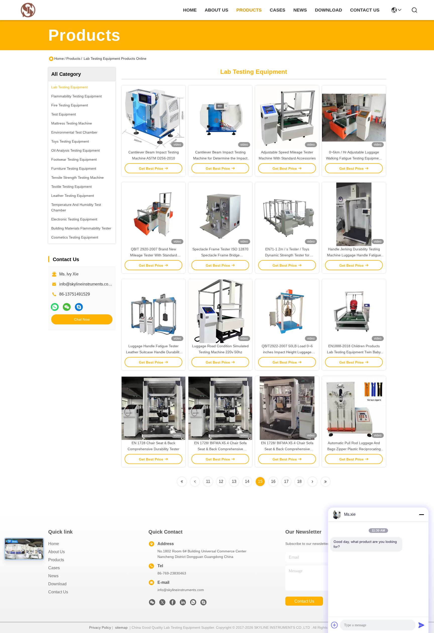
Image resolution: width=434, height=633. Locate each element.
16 (273, 481)
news (300, 10)
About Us (56, 552)
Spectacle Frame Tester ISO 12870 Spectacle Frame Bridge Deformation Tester (220, 255)
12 (221, 481)
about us (216, 10)
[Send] (421, 624)
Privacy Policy (100, 627)
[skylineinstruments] (78, 307)
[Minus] (421, 514)
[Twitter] (162, 604)
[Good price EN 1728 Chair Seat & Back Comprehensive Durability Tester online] (153, 408)
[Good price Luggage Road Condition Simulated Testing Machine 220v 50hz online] (220, 311)
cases (277, 10)
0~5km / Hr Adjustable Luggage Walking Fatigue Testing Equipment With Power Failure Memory (354, 158)
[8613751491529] (193, 604)
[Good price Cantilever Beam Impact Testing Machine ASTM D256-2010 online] (153, 117)
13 (234, 481)
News (53, 576)
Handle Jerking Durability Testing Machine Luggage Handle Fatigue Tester (354, 255)
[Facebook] (172, 604)
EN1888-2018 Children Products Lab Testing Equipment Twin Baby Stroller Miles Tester (354, 352)
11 (208, 481)
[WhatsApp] (54, 307)
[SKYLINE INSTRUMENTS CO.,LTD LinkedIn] (182, 604)
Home (190, 10)
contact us (364, 10)
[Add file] (334, 624)
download (328, 10)
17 (286, 481)
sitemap (121, 627)
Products (73, 58)
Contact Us (58, 592)
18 (299, 481)
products (249, 10)
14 (247, 481)
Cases (54, 568)
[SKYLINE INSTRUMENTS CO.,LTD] (28, 10)
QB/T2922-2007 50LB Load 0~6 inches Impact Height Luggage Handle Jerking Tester (287, 352)
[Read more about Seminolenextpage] (181, 481)
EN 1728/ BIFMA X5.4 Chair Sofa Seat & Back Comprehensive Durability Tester (220, 449)
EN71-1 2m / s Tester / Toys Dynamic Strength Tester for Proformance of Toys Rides (287, 255)
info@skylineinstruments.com (180, 590)
